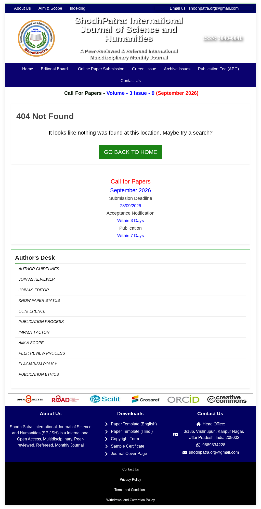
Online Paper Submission (101, 69)
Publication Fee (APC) (218, 69)
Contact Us (131, 81)
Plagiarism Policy (38, 364)
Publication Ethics (39, 374)
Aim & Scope (50, 8)
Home (27, 69)
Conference (32, 311)
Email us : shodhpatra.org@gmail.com (204, 8)
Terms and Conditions (130, 490)
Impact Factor (34, 332)
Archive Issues (177, 69)
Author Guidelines (39, 269)
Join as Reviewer (37, 279)
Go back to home (130, 152)
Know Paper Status (39, 300)
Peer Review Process (42, 353)
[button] (55, 69)
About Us (22, 8)
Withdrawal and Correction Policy (130, 500)
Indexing (77, 8)
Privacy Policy (130, 479)
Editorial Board (54, 69)
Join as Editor (34, 290)
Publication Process (41, 321)
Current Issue (144, 69)
